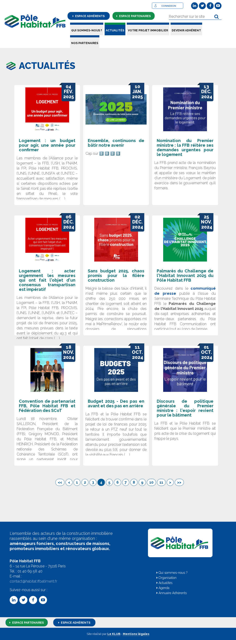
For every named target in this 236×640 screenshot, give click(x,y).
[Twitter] (202, 5)
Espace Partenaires (28, 622)
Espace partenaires (134, 16)
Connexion (168, 6)
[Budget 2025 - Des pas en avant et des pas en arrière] (116, 370)
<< (60, 482)
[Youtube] (218, 5)
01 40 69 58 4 (29, 571)
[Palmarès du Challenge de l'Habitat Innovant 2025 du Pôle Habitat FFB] (184, 240)
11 (161, 482)
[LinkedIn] (194, 5)
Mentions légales (136, 634)
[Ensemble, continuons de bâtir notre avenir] (116, 109)
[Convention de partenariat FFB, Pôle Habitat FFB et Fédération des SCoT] (47, 370)
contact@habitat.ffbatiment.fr (33, 581)
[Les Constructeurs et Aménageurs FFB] (35, 21)
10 (151, 482)
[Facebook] (210, 5)
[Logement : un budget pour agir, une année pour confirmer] (47, 109)
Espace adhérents (89, 16)
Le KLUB (113, 634)
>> (179, 482)
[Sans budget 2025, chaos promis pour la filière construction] (116, 240)
